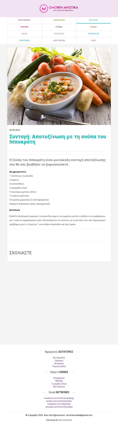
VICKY (93, 40)
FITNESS (59, 27)
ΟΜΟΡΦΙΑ (24, 27)
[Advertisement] (57, 235)
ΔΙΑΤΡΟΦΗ (93, 20)
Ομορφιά (59, 360)
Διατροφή (59, 363)
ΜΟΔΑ (24, 34)
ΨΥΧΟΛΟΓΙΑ (59, 34)
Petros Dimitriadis (65, 420)
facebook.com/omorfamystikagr (59, 398)
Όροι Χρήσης (59, 386)
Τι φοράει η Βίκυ (59, 384)
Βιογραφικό (59, 378)
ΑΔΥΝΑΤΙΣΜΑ (59, 20)
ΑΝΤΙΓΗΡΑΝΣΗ (24, 20)
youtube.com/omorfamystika (59, 407)
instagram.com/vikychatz (59, 404)
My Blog (59, 381)
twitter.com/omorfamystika (59, 401)
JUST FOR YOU (59, 40)
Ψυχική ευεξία (59, 366)
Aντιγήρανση (59, 358)
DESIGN (93, 27)
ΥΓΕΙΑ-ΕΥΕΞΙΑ (93, 34)
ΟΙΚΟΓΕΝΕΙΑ (24, 40)
